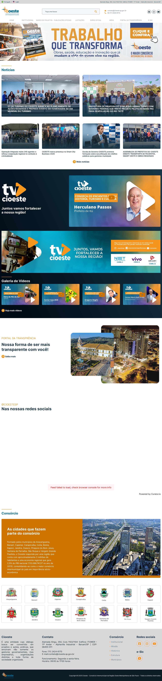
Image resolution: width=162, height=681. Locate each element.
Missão (114, 646)
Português (7, 2)
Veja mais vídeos (13, 310)
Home (11, 20)
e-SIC (150, 20)
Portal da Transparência (131, 20)
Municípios (116, 659)
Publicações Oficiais (62, 20)
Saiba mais (10, 356)
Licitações (79, 20)
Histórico (115, 650)
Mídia (111, 20)
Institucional (28, 20)
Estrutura (115, 655)
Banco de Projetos (44, 20)
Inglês (17, 2)
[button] (8, 42)
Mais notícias (82, 161)
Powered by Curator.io (150, 494)
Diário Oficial (95, 20)
